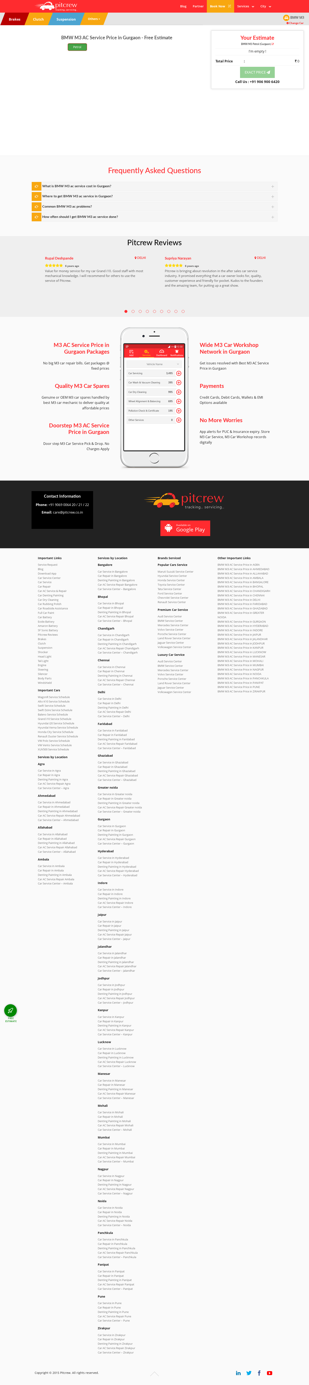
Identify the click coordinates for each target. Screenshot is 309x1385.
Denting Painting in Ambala (55, 875)
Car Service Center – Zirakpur (116, 1352)
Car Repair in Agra (49, 775)
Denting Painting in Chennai (115, 675)
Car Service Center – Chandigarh (118, 652)
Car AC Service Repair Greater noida (120, 807)
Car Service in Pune (109, 1303)
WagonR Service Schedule (54, 697)
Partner (198, 6)
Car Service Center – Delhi (113, 716)
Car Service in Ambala (51, 866)
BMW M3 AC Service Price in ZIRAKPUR (241, 691)
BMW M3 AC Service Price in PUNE (239, 687)
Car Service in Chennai (111, 667)
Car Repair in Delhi (109, 703)
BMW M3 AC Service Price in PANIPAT (241, 683)
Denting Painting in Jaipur (113, 930)
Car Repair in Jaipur (109, 926)
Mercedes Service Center (173, 625)
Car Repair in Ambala (51, 870)
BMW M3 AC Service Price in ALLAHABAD (243, 573)
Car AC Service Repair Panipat (116, 1284)
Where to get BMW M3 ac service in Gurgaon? (77, 196)
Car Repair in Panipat (111, 1276)
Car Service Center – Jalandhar (116, 971)
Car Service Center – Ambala (55, 883)
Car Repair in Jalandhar (112, 957)
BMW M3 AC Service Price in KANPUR (240, 648)
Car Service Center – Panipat (115, 1289)
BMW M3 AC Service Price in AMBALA (240, 578)
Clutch (42, 643)
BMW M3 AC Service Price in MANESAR (241, 656)
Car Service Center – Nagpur (115, 1193)
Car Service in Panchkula (113, 1239)
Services (244, 6)
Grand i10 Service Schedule (54, 719)
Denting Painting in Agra (53, 779)
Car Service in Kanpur (111, 1017)
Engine (42, 665)
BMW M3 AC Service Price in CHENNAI (241, 595)
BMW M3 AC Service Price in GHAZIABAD (243, 608)
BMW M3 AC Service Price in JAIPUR (239, 634)
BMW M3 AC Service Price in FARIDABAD (242, 604)
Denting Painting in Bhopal (114, 612)
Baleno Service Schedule (53, 714)
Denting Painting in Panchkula (116, 1248)
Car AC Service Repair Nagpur (116, 1189)
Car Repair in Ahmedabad (54, 807)
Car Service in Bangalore (113, 571)
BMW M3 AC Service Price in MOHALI (240, 661)
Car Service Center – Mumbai (116, 1161)
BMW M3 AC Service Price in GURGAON (242, 621)
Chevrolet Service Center (173, 598)
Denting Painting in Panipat (115, 1280)
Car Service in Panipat (111, 1271)
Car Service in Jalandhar (112, 953)
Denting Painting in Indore (114, 898)
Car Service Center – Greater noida (119, 811)
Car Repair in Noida (110, 1212)
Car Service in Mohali (111, 1112)
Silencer (43, 674)
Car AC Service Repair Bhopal (115, 616)
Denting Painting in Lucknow (115, 1057)
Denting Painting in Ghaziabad (116, 771)
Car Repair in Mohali (110, 1117)
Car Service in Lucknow (112, 1048)
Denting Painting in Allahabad (56, 843)
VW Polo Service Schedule (54, 741)
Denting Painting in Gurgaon (115, 835)
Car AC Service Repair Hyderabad (118, 871)
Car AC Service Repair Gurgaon (117, 839)
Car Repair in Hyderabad (113, 862)
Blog (183, 6)
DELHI (141, 258)
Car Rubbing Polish (49, 604)
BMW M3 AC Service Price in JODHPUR (241, 643)
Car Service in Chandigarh (113, 635)
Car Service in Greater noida (115, 794)
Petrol (77, 47)
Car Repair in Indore (110, 894)
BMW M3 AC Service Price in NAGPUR (241, 669)
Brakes (42, 639)
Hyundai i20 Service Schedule (56, 723)
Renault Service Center (172, 602)
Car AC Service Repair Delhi (114, 712)
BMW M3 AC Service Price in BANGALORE (243, 582)
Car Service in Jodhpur (111, 985)
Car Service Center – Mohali (115, 1130)
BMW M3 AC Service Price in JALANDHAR (243, 639)
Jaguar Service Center (171, 642)
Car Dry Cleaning (48, 600)
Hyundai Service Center (172, 576)
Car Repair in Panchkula (112, 1244)
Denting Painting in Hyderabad (117, 866)
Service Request (48, 565)
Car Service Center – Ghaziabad (117, 780)
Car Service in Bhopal (111, 603)
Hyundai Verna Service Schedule (58, 727)
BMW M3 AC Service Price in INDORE (240, 630)
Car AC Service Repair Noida (115, 1221)
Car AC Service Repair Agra (54, 783)
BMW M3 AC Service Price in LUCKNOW (242, 652)
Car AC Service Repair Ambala (56, 879)
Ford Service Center (170, 593)
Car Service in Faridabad (113, 730)
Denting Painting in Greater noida (118, 803)
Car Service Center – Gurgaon (116, 843)
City (264, 6)
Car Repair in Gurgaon (111, 830)
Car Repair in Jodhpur (111, 989)
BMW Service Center (170, 621)
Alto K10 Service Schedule (54, 701)
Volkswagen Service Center (174, 647)
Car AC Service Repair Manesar (117, 1093)
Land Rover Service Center (174, 638)
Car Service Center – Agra (53, 788)
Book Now (218, 6)
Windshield (45, 683)
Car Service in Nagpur (111, 1176)
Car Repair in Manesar (111, 1085)
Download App (47, 573)
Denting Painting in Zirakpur (115, 1343)
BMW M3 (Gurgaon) (256, 44)
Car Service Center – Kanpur (115, 1034)
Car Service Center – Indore (115, 907)
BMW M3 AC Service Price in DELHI (239, 600)
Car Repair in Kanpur (110, 1021)
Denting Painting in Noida (114, 1216)
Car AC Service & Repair (52, 591)
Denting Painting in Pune (113, 1312)
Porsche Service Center (172, 634)
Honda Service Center (171, 580)
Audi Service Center (170, 616)
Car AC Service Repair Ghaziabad (118, 775)
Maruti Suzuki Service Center (175, 571)
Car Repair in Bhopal (110, 608)
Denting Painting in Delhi (113, 707)
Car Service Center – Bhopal (115, 621)
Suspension (45, 648)
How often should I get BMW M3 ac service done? (80, 217)
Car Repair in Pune (109, 1307)
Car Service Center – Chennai (115, 684)
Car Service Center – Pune (114, 1320)
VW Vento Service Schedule (55, 745)
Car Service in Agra (49, 770)
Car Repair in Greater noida (114, 798)
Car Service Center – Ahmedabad (58, 820)
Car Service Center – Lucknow (116, 1066)
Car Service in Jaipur (110, 921)
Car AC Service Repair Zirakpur (116, 1348)
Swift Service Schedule (51, 706)
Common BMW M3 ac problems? (67, 206)
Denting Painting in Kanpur (114, 1025)
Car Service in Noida (110, 1208)
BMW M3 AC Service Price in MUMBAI (241, 665)
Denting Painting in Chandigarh (117, 644)
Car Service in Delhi (109, 699)
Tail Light (43, 661)
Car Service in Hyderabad (113, 858)
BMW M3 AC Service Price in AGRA (239, 565)
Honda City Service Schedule (55, 732)
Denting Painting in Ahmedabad (58, 811)
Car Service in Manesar (112, 1080)
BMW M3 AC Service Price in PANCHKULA (243, 678)
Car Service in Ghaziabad (113, 762)
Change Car (296, 23)
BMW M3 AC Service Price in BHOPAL (240, 586)
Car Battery (45, 617)
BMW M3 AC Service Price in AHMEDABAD (243, 569)
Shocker (43, 652)
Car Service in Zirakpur (111, 1335)
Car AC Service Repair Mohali (115, 1125)
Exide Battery (46, 621)
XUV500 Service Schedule (53, 749)
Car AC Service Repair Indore (115, 903)
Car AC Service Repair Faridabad (117, 744)
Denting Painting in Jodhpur (115, 994)
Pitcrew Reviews (154, 243)
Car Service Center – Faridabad (117, 748)
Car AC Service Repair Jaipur (115, 934)
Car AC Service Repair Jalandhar (117, 966)
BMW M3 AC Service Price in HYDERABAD (243, 626)
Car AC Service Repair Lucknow (117, 1062)
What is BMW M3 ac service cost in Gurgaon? (76, 186)
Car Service (45, 582)
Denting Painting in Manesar (115, 1089)
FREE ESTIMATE (11, 1020)
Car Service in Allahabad (52, 834)
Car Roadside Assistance (53, 608)
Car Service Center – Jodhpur (115, 1002)
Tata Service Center (169, 589)
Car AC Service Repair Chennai (116, 680)
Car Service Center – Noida (114, 1225)
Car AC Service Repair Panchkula (118, 1253)
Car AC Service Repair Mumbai (116, 1157)
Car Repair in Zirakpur (111, 1339)
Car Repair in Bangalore (112, 576)
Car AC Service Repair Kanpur (116, 1030)
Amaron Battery (48, 626)
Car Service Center (49, 578)
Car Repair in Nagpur (111, 1180)
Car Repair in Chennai (111, 671)
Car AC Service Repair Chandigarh (118, 648)
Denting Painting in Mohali (114, 1121)
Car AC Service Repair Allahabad (57, 847)
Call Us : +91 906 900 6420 (257, 81)
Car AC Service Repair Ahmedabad (59, 815)
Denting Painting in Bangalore (116, 580)
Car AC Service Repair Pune (114, 1316)
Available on (190, 528)
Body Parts (45, 678)
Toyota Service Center (171, 584)
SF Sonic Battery (48, 630)
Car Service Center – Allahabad (57, 852)
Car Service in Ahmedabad (54, 802)
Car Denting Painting (50, 595)
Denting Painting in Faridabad (116, 739)
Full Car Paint (46, 613)
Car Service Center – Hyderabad (117, 875)
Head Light (45, 656)
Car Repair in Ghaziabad (112, 767)
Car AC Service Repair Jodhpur (116, 998)
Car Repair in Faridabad (112, 735)
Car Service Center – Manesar (116, 1098)
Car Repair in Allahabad (52, 839)
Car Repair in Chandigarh (113, 639)
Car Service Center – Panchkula (117, 1257)
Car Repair (44, 586)
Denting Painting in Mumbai (115, 1153)
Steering (43, 669)
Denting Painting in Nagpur (115, 1184)
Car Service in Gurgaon (112, 826)
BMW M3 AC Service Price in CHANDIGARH (244, 591)
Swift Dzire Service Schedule (55, 710)
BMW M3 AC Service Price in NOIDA (239, 674)
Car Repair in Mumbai (111, 1148)
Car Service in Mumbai (111, 1144)
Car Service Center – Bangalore (117, 589)
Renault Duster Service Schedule (58, 736)
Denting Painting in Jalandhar (116, 962)
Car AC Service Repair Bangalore (117, 584)
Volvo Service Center (170, 629)
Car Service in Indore (110, 889)
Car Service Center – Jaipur (114, 939)
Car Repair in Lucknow (111, 1053)
